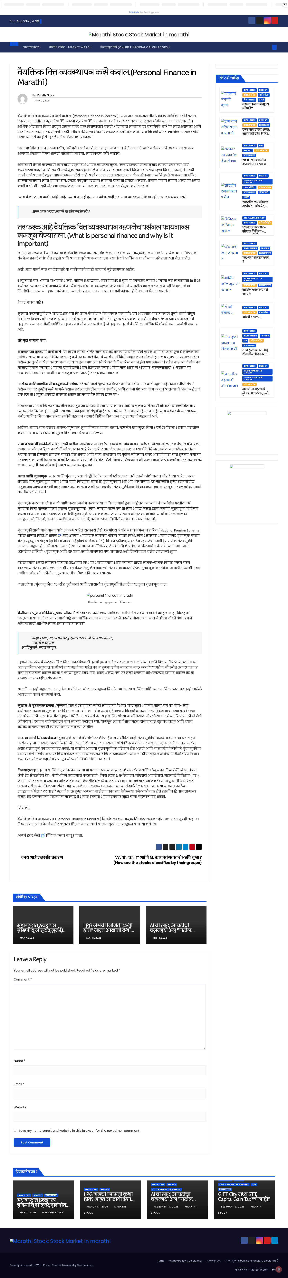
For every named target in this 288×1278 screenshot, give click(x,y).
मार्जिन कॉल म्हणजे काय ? (255, 292)
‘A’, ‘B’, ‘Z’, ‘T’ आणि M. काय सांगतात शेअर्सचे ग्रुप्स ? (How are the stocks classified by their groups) (157, 860)
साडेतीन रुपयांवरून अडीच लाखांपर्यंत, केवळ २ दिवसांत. (255, 206)
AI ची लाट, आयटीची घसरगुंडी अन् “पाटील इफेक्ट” (170, 930)
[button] (268, 47)
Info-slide (249, 90)
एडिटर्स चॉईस (249, 94)
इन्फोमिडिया (249, 187)
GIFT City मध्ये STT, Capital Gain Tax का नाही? (244, 1197)
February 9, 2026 (233, 1206)
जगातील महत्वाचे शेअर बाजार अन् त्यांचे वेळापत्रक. (256, 393)
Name (19, 1060)
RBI (261, 145)
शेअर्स (261, 99)
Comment (23, 979)
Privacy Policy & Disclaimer (185, 1261)
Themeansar (85, 1265)
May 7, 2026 (28, 1212)
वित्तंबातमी (264, 125)
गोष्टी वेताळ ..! (251, 317)
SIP (245, 340)
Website (20, 1107)
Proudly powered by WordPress (30, 1265)
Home (161, 1261)
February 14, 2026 (166, 1206)
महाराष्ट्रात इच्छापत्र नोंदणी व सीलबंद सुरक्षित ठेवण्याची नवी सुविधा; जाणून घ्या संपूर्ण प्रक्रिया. (41, 933)
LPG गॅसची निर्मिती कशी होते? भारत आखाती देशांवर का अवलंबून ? (109, 930)
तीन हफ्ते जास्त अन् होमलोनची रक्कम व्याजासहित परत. (255, 354)
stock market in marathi (253, 181)
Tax (254, 1184)
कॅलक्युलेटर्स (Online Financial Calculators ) (135, 47)
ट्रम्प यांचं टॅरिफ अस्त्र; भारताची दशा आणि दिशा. (256, 134)
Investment (250, 248)
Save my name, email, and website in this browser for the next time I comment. (79, 1130)
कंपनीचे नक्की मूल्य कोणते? (255, 106)
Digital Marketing (254, 217)
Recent (263, 90)
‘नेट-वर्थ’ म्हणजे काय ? (255, 260)
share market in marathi (253, 279)
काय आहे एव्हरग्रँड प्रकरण (42, 857)
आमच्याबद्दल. (31, 47)
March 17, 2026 (98, 1206)
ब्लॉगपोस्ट (263, 94)
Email (19, 1084)
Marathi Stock (45, 95)
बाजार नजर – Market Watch (70, 47)
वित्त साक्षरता (249, 99)
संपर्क (275, 1270)
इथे (60, 535)
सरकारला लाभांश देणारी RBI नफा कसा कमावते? (256, 164)
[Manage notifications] (279, 1269)
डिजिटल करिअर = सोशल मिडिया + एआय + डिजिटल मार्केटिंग (253, 233)
